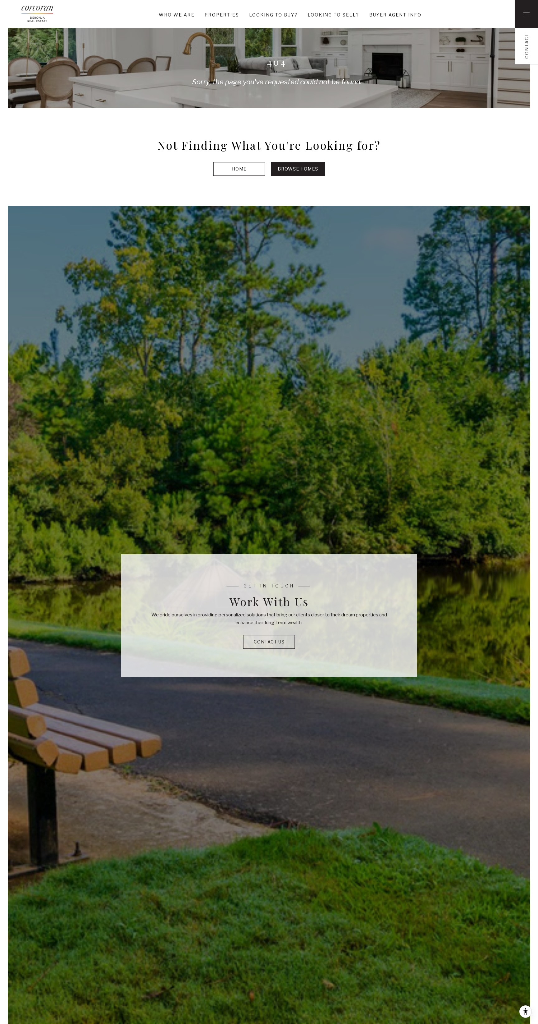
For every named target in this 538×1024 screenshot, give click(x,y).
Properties (222, 14)
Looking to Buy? (273, 14)
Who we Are (177, 14)
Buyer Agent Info (395, 14)
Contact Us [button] (269, 641)
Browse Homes (298, 168)
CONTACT (526, 46)
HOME (239, 168)
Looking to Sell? (333, 14)
